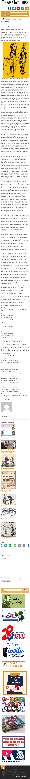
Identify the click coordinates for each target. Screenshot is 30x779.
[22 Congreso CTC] (13, 640)
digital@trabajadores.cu (20, 776)
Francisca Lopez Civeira (7, 414)
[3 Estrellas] (4, 25)
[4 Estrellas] (5, 25)
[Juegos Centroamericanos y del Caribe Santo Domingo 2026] (13, 622)
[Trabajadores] (3, 767)
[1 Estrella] (1, 25)
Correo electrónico (5, 577)
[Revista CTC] (13, 733)
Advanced (5, 591)
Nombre (3, 572)
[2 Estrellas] (2, 25)
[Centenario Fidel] (13, 607)
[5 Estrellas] (6, 25)
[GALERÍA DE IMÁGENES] (13, 712)
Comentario (4, 558)
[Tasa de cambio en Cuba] (13, 747)
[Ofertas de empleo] (15, 683)
